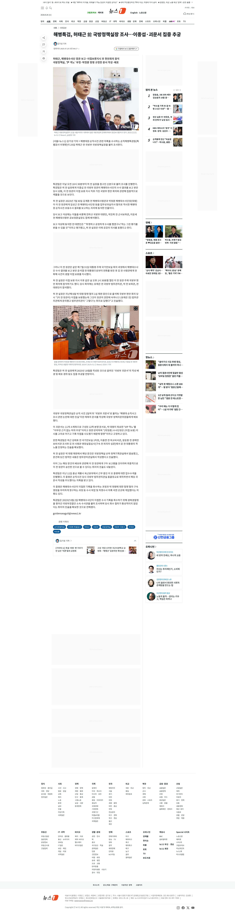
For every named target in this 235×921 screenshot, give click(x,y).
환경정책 (78, 806)
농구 (127, 851)
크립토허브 (91, 12)
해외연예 (112, 848)
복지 (59, 797)
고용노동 (78, 800)
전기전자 (179, 794)
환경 (59, 803)
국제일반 (95, 821)
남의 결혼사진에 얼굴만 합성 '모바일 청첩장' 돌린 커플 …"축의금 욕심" (170, 376)
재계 (177, 791)
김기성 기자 (61, 44)
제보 (192, 8)
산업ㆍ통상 (79, 794)
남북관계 (145, 803)
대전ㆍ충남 (113, 806)
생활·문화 (96, 832)
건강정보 (95, 854)
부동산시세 (45, 845)
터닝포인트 (180, 848)
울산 (110, 821)
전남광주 (112, 812)
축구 (127, 842)
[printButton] (43, 58)
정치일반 (44, 797)
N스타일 (112, 854)
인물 (59, 809)
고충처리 (139, 885)
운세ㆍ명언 (96, 860)
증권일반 (162, 800)
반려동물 (95, 866)
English (134, 12)
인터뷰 (111, 851)
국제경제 (95, 806)
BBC (161, 836)
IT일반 (60, 845)
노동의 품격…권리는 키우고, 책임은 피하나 (167, 597)
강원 (110, 800)
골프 (127, 854)
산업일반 (179, 788)
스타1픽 (179, 842)
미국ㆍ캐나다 (96, 791)
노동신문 (143, 12)
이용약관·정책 (126, 885)
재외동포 (129, 794)
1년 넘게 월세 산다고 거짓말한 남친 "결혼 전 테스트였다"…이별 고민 (170, 398)
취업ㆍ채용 (180, 818)
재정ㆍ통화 (79, 791)
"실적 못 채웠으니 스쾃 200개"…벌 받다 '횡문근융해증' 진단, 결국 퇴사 (170, 387)
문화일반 (95, 848)
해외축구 (129, 845)
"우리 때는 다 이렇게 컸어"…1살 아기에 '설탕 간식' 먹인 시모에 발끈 (170, 409)
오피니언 (150, 546)
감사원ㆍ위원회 (46, 794)
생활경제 (179, 806)
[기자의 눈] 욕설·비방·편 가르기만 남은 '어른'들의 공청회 (69, 549)
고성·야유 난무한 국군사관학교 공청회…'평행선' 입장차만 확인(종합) (111, 549)
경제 (77, 784)
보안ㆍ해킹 (62, 848)
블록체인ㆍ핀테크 (165, 809)
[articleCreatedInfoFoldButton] (78, 49)
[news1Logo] (51, 897)
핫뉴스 (149, 357)
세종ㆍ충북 (113, 803)
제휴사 (162, 832)
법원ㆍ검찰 (62, 791)
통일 (127, 791)
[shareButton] (43, 37)
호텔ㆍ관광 (180, 815)
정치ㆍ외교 (146, 788)
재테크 (161, 806)
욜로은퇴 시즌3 (161, 566)
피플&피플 (96, 815)
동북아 (94, 788)
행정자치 (112, 788)
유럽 (93, 797)
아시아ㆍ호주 (96, 794)
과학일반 (61, 854)
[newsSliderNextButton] (180, 90)
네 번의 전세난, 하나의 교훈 (168, 555)
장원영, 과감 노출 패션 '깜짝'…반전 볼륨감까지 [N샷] (160, 2)
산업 (178, 784)
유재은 (131, 527)
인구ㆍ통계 (79, 797)
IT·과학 (61, 832)
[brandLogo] (117, 10)
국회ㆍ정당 (45, 791)
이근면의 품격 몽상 (163, 593)
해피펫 (100, 12)
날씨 (59, 806)
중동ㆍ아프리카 (97, 800)
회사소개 (96, 885)
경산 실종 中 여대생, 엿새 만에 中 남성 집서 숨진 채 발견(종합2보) (162, 120)
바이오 (77, 832)
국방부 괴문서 (119, 527)
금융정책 (162, 791)
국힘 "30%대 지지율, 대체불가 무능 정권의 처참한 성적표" (75, 2)
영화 (110, 842)
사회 (55, 28)
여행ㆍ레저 (96, 857)
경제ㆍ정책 (79, 788)
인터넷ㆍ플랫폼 (63, 836)
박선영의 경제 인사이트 (164, 552)
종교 (93, 842)
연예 (148, 222)
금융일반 (162, 788)
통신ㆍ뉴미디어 (63, 839)
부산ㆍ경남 (113, 818)
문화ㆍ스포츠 (147, 800)
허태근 (87, 527)
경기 (110, 794)
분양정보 (44, 842)
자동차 (178, 797)
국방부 (95, 527)
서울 (110, 791)
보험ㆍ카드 (163, 797)
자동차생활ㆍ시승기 (99, 869)
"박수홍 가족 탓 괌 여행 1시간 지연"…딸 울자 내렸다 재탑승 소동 (162, 109)
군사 (144, 791)
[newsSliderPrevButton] (174, 90)
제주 (110, 824)
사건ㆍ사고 (62, 788)
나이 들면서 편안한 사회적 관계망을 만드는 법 (167, 584)
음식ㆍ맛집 (96, 872)
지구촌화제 (96, 818)
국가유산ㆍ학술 (97, 845)
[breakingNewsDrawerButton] (47, 8)
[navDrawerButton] (42, 8)
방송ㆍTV (112, 839)
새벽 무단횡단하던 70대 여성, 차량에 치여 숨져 (118, 2)
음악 (110, 845)
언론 (93, 851)
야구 (127, 836)
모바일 (60, 842)
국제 (93, 784)
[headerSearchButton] (50, 8)
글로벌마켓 (163, 839)
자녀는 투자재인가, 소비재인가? (168, 570)
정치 (43, 784)
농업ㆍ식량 (79, 803)
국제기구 (95, 812)
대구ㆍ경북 (113, 815)
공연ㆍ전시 (96, 836)
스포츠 (149, 253)
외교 (127, 784)
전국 (110, 784)
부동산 (44, 832)
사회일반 (61, 815)
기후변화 (95, 809)
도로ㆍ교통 (96, 863)
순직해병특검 (59, 527)
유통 (177, 803)
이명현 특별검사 (74, 527)
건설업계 (44, 848)
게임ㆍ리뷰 (62, 851)
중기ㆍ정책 (180, 800)
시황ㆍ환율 (163, 803)
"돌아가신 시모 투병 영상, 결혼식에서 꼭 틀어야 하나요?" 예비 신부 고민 (169, 365)
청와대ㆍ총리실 (46, 788)
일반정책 (44, 839)
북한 (144, 784)
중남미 (94, 803)
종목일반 (129, 857)
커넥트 (187, 8)
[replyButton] (43, 44)
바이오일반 (79, 845)
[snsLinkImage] (178, 907)
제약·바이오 (79, 839)
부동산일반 (45, 836)
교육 (59, 794)
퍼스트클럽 (180, 854)
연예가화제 (113, 836)
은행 (161, 794)
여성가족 (61, 812)
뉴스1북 (179, 851)
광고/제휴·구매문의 (110, 885)
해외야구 (129, 839)
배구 (127, 848)
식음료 (178, 812)
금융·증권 (163, 784)
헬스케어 (78, 842)
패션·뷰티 (180, 809)
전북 (110, 809)
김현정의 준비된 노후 (163, 579)
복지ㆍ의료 (79, 836)
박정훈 (56, 531)
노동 (59, 800)
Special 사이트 (182, 832)
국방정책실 (106, 527)
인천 (110, 797)
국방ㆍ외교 (130, 788)
